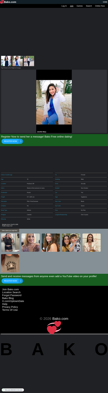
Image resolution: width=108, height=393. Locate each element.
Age (2, 179)
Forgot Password (11, 295)
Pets (56, 210)
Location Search (11, 292)
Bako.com (60, 319)
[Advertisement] (54, 19)
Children (3, 205)
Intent (2, 188)
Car (56, 192)
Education (4, 201)
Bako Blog (8, 298)
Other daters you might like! (9, 230)
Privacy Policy (10, 307)
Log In (64, 6)
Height (3, 197)
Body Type (4, 210)
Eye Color (58, 205)
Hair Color (58, 201)
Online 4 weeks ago (6, 174)
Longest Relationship (61, 214)
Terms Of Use (10, 309)
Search (89, 6)
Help (4, 304)
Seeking (57, 179)
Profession (4, 192)
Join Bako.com (10, 289)
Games (80, 6)
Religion (3, 214)
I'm (56, 174)
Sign (56, 197)
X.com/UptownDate (13, 301)
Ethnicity (3, 219)
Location (3, 183)
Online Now (100, 6)
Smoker (57, 188)
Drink (56, 183)
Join (71, 6)
